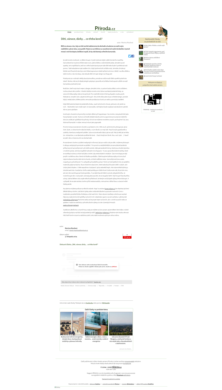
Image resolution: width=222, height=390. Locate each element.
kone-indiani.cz (110, 188)
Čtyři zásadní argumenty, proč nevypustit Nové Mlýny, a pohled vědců (154, 53)
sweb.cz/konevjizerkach (71, 205)
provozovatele (129, 361)
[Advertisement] (111, 12)
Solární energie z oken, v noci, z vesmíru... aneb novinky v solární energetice (96, 339)
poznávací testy (78, 32)
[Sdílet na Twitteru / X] (129, 57)
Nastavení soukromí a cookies (111, 379)
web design (123, 375)
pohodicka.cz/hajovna (70, 200)
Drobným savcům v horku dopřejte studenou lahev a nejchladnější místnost (153, 65)
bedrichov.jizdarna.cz (102, 212)
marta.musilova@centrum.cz (78, 230)
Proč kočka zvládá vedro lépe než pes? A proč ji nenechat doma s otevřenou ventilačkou (154, 71)
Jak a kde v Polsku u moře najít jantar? (154, 46)
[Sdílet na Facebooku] (132, 57)
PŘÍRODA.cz (117, 367)
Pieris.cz (159, 82)
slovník (103, 32)
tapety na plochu (113, 32)
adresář (95, 32)
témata (88, 32)
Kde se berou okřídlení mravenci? (152, 58)
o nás (122, 32)
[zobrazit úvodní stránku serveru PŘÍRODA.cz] (111, 28)
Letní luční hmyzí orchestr (153, 76)
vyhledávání (130, 32)
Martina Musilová (71, 228)
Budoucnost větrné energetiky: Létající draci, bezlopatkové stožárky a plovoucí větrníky (72, 339)
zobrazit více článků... (125, 349)
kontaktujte (127, 363)
